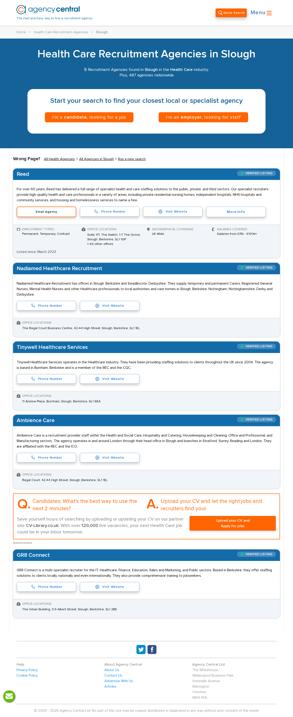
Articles (110, 686)
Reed (23, 174)
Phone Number (113, 211)
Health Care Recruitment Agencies (61, 32)
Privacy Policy (27, 670)
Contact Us (113, 675)
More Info (236, 212)
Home (21, 32)
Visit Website (176, 211)
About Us (111, 670)
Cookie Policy (27, 675)
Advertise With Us (118, 681)
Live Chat (9, 696)
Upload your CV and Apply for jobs (233, 523)
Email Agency (46, 211)
